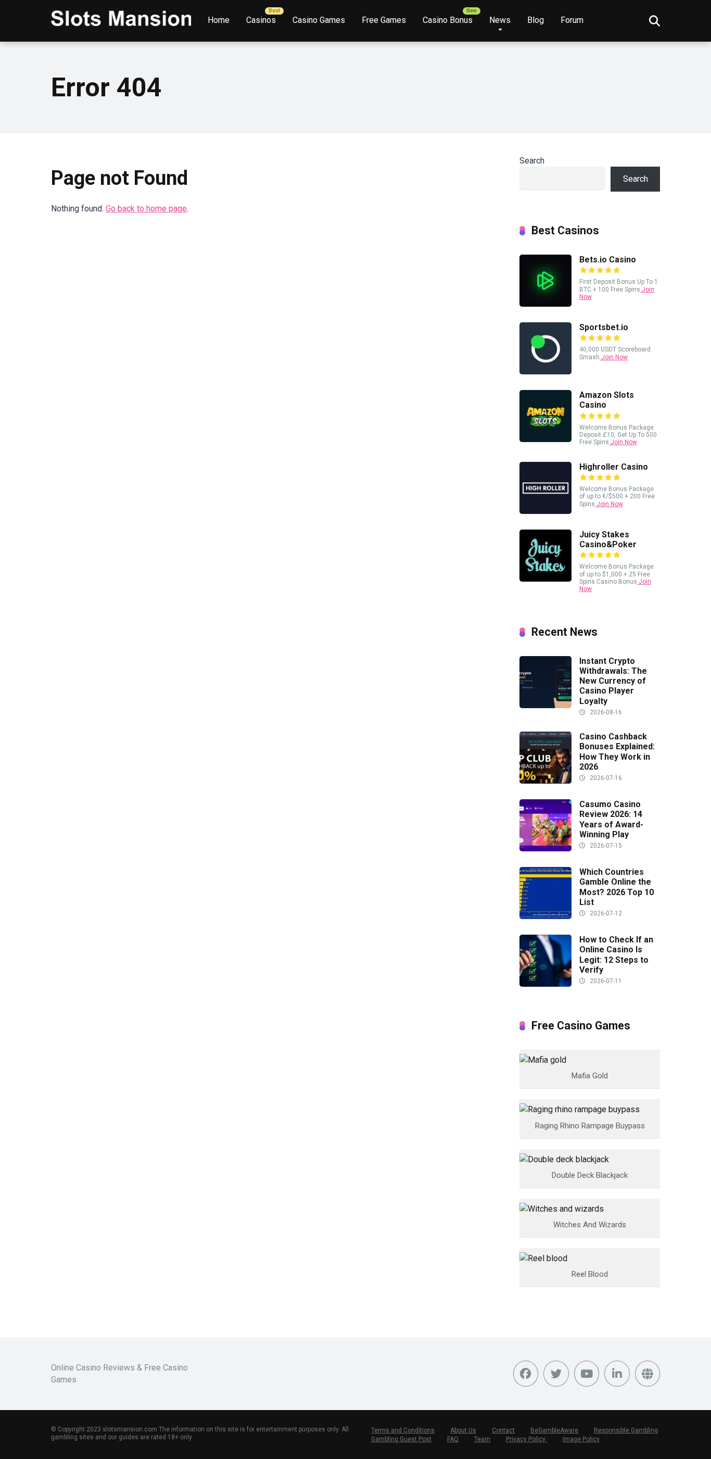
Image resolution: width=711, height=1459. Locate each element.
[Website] (648, 1374)
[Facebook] (526, 1374)
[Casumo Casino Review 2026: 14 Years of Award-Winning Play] (545, 848)
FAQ (453, 1439)
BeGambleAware (554, 1430)
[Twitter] (556, 1374)
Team (482, 1439)
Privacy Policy (526, 1439)
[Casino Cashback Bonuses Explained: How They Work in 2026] (545, 781)
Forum (572, 20)
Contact (503, 1430)
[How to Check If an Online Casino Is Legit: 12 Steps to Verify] (545, 984)
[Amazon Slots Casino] (545, 439)
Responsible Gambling (626, 1430)
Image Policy (581, 1439)
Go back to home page (146, 208)
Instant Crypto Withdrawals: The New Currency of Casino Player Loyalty (613, 681)
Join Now (614, 357)
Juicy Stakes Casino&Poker (608, 539)
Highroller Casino (613, 467)
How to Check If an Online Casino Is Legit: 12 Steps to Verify (616, 955)
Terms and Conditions (403, 1430)
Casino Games (319, 20)
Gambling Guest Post (401, 1439)
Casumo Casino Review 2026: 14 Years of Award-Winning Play (611, 819)
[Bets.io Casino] (545, 304)
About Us (463, 1430)
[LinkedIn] (617, 1374)
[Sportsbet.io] (545, 371)
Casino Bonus (448, 20)
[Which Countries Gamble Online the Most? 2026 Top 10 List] (545, 916)
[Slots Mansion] (121, 14)
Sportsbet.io (603, 327)
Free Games (384, 20)
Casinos (261, 20)
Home (219, 20)
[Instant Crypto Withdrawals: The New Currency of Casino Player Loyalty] (545, 705)
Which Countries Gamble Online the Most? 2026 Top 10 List (616, 887)
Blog (535, 20)
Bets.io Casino (607, 260)
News (500, 20)
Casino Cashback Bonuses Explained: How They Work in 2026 (617, 752)
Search (531, 161)
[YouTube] (587, 1374)
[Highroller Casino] (545, 511)
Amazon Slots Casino (606, 400)
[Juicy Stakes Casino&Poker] (545, 579)
